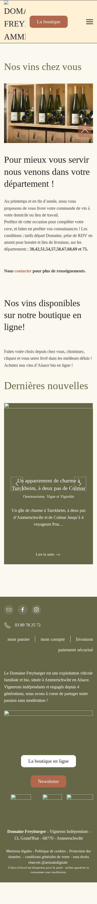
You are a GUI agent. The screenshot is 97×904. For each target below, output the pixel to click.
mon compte (53, 639)
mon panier (19, 639)
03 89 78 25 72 (28, 625)
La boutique (48, 21)
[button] (89, 21)
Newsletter (48, 781)
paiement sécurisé (75, 649)
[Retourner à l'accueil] (15, 21)
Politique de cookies (50, 851)
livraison (84, 639)
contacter (24, 271)
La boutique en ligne (48, 761)
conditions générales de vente (47, 857)
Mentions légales (19, 851)
